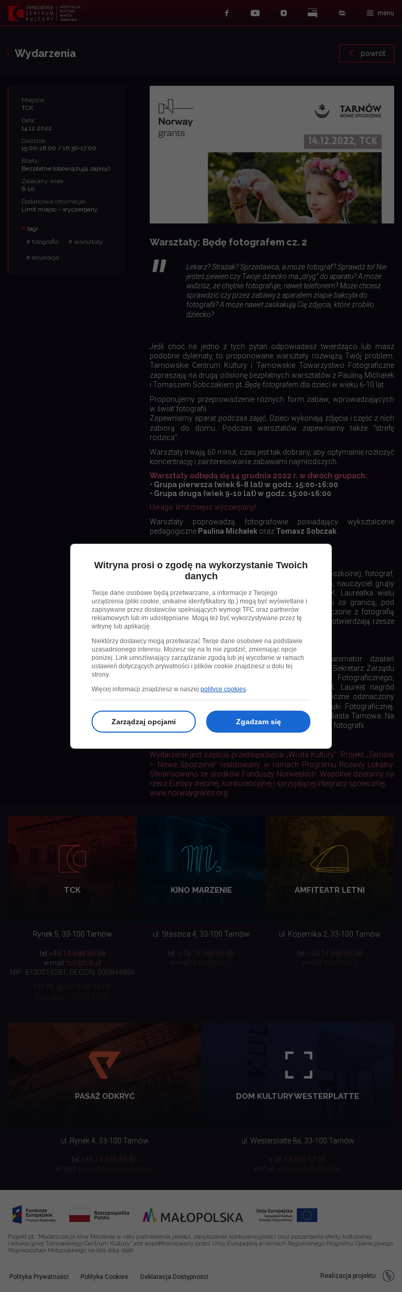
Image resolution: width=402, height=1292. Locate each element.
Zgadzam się (258, 721)
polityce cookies (223, 689)
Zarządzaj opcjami (143, 721)
